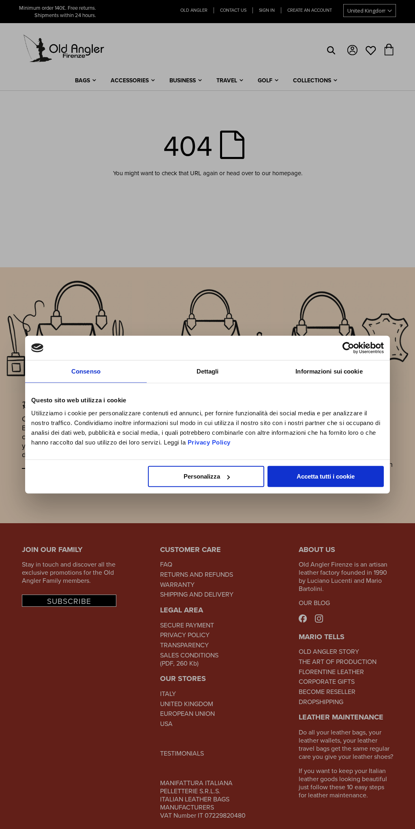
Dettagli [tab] (208, 371)
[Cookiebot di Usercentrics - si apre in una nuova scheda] (348, 348)
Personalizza (202, 476)
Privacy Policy (209, 441)
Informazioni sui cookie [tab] (328, 371)
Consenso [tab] (86, 371)
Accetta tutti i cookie (326, 476)
